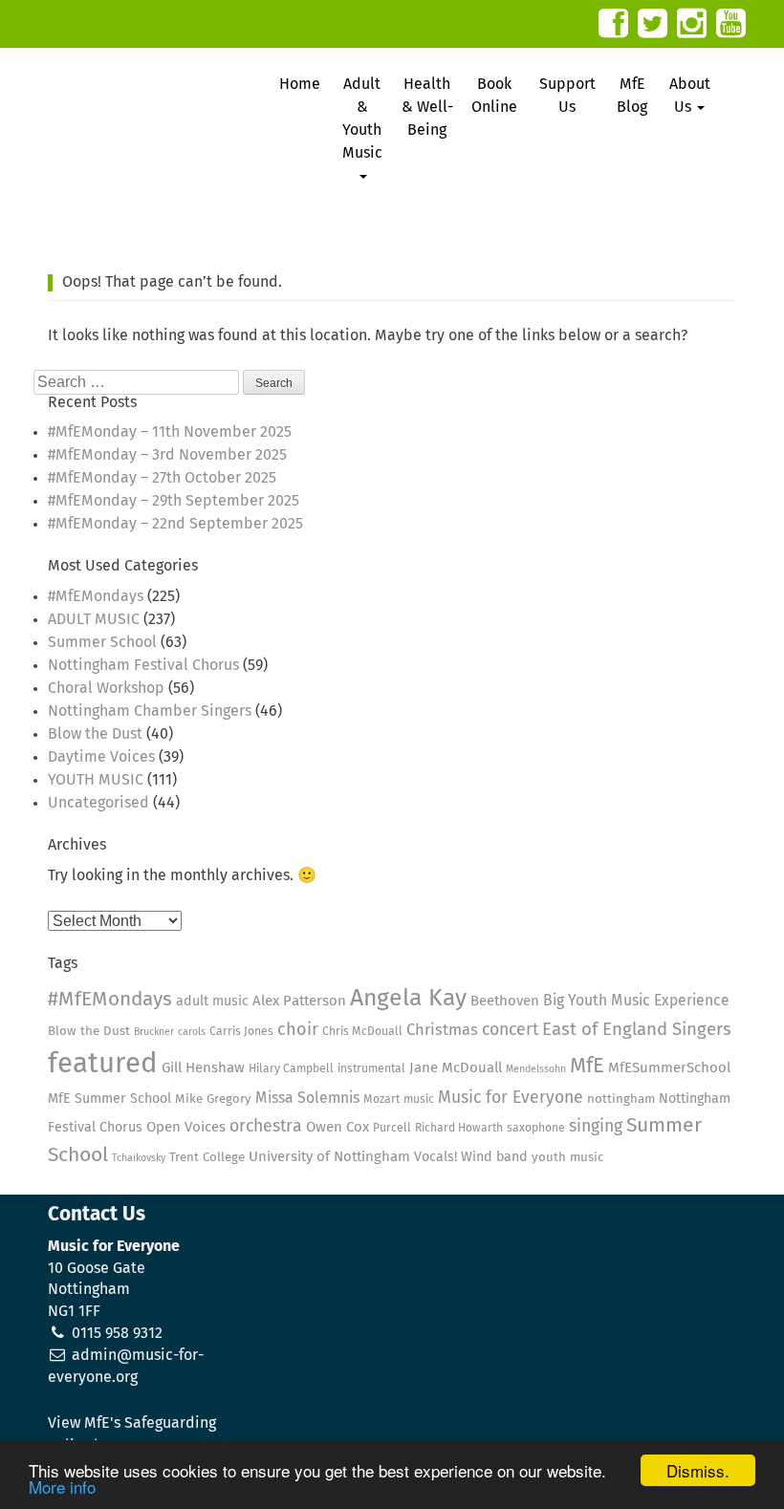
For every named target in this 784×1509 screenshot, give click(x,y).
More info (62, 1486)
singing (595, 1126)
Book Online (494, 95)
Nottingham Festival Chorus (143, 665)
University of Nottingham (329, 1157)
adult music (212, 1001)
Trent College (207, 1158)
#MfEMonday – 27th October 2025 (162, 477)
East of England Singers (636, 1030)
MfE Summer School (109, 1099)
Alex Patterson (299, 1001)
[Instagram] (691, 23)
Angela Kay (408, 998)
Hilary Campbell (291, 1069)
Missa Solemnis (307, 1098)
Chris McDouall (362, 1031)
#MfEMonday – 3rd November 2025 (167, 455)
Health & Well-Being (427, 107)
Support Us (567, 95)
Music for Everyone (510, 1098)
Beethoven (504, 1001)
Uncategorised (98, 802)
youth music (567, 1158)
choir (297, 1030)
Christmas (442, 1031)
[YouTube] (731, 23)
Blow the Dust (95, 734)
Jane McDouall (455, 1068)
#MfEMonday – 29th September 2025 (173, 500)
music (418, 1099)
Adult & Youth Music (362, 118)
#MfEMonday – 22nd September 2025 (175, 523)
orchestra (265, 1126)
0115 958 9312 (117, 1333)
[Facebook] (613, 23)
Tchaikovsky (138, 1158)
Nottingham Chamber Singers (149, 711)
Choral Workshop (106, 688)
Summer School (102, 642)
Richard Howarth (459, 1128)
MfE (587, 1066)
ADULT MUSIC (94, 619)
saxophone (536, 1128)
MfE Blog (632, 95)
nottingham (621, 1099)
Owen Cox (337, 1127)
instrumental (371, 1069)
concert (510, 1030)
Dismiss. (698, 1470)
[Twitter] (652, 23)
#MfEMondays (95, 596)
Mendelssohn (536, 1069)
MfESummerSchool (669, 1068)
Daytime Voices (101, 757)
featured (103, 1064)
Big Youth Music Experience (636, 1001)
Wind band (494, 1157)
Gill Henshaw (203, 1068)
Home (299, 84)
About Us (689, 95)
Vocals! (435, 1157)
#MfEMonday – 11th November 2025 (170, 432)
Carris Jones (241, 1031)
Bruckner (154, 1032)
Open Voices (186, 1127)
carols (192, 1032)
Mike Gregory (213, 1099)
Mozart (381, 1099)
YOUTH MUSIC (95, 779)
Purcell (392, 1128)
